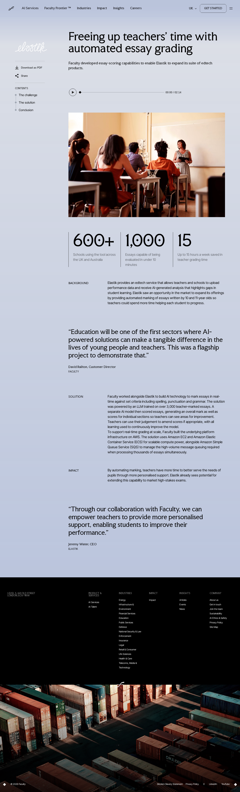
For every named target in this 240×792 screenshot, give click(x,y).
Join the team (216, 609)
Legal (121, 645)
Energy (122, 600)
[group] (124, 92)
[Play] (72, 92)
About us (214, 600)
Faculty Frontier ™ (57, 8)
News (182, 609)
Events (182, 604)
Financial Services (127, 613)
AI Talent (92, 606)
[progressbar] (122, 92)
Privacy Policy (216, 622)
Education (123, 618)
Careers (136, 8)
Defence (123, 627)
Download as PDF (31, 67)
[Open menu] (231, 8)
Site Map (214, 627)
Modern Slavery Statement (170, 784)
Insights (118, 8)
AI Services (30, 8)
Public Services (126, 622)
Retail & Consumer (127, 649)
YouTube (225, 784)
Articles (183, 600)
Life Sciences (125, 654)
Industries (84, 8)
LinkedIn (213, 784)
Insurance (123, 640)
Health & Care (125, 658)
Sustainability (216, 613)
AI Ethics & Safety (218, 618)
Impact (102, 8)
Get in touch (215, 604)
